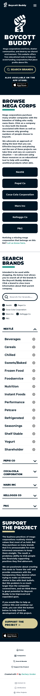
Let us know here (16, 243)
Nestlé (20, 172)
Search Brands (21, 661)
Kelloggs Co (20, 217)
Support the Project (21, 667)
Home (21, 650)
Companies (21, 655)
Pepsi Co (20, 183)
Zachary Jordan (28, 674)
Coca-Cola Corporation (20, 194)
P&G (20, 228)
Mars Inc (20, 205)
